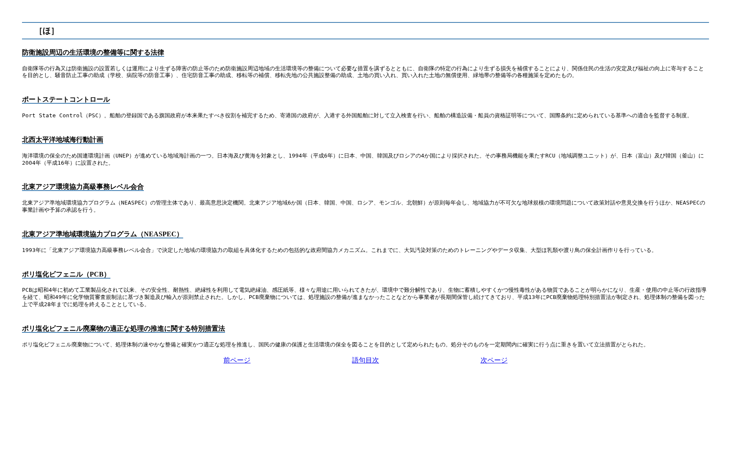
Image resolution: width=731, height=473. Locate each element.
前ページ (236, 360)
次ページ (494, 360)
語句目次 (365, 360)
